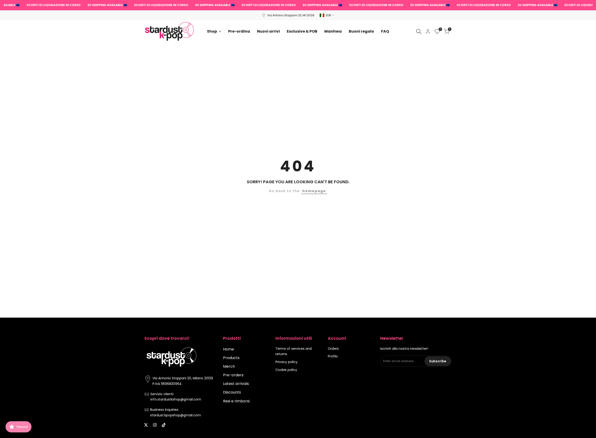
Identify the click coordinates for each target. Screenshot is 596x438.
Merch (229, 366)
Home (228, 349)
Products (231, 357)
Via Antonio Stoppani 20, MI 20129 (290, 15)
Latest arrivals (236, 383)
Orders (333, 348)
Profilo (333, 356)
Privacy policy (286, 362)
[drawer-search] (418, 31)
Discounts (232, 392)
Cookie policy (286, 369)
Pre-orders (233, 375)
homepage (314, 191)
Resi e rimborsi (236, 401)
